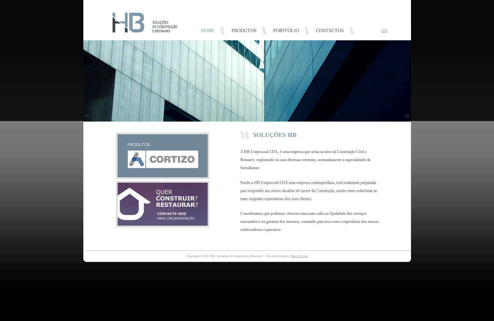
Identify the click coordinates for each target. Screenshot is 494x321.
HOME (208, 30)
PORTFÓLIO (286, 30)
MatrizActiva (299, 256)
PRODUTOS (244, 30)
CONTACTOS (330, 30)
